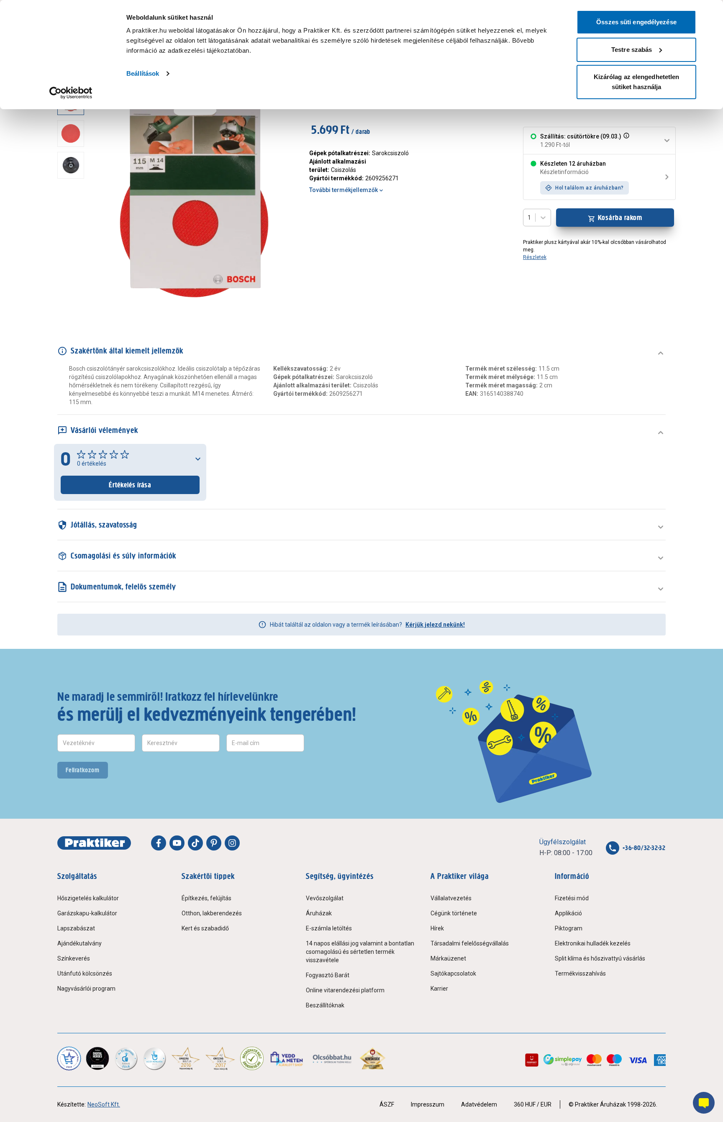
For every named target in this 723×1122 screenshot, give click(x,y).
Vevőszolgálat (325, 898)
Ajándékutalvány (79, 943)
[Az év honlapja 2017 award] (220, 1058)
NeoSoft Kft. (103, 1104)
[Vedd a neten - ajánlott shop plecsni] (287, 1058)
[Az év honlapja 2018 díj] (126, 1058)
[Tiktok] (195, 842)
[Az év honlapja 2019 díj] (154, 1058)
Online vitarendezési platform (345, 990)
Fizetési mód (572, 898)
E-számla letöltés (329, 928)
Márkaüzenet (448, 958)
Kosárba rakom (620, 217)
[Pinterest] (213, 842)
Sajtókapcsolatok (453, 973)
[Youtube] (177, 842)
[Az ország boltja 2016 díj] (185, 1058)
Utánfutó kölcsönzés (84, 973)
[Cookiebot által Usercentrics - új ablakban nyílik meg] (71, 93)
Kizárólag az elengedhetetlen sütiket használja (636, 81)
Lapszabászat (76, 928)
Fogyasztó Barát (327, 975)
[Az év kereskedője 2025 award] (372, 1058)
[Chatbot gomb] (704, 1103)
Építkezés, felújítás (206, 898)
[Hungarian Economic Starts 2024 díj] (69, 1058)
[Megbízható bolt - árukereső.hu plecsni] (252, 1058)
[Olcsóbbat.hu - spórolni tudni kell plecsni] (332, 1058)
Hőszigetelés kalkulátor (88, 898)
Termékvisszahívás (580, 973)
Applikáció (568, 913)
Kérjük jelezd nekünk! (435, 624)
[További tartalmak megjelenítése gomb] (73, 302)
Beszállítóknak (325, 1005)
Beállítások (142, 73)
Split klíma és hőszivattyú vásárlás (600, 958)
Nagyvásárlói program (86, 988)
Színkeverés (73, 958)
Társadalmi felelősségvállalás (470, 943)
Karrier (439, 988)
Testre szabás (631, 49)
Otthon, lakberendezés (212, 913)
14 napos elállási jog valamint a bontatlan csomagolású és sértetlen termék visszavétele (360, 951)
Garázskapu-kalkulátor (87, 913)
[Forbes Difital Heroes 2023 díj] (97, 1058)
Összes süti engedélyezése (636, 22)
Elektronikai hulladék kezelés (593, 943)
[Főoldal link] (94, 843)
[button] (625, 140)
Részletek (534, 257)
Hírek (437, 928)
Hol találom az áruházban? (589, 188)
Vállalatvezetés (451, 898)
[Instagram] (232, 842)
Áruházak (319, 913)
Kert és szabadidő (205, 928)
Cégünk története (454, 913)
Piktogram (568, 928)
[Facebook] (158, 842)
